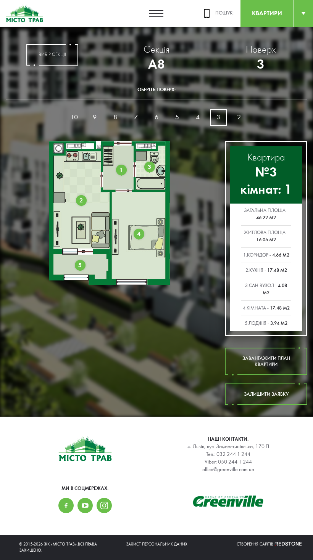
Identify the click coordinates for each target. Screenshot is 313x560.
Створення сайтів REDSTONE (265, 544)
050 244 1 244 (235, 462)
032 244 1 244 (233, 454)
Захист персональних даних (156, 544)
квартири (267, 13)
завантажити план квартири (266, 361)
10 (74, 117)
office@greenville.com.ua (228, 470)
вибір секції (52, 55)
